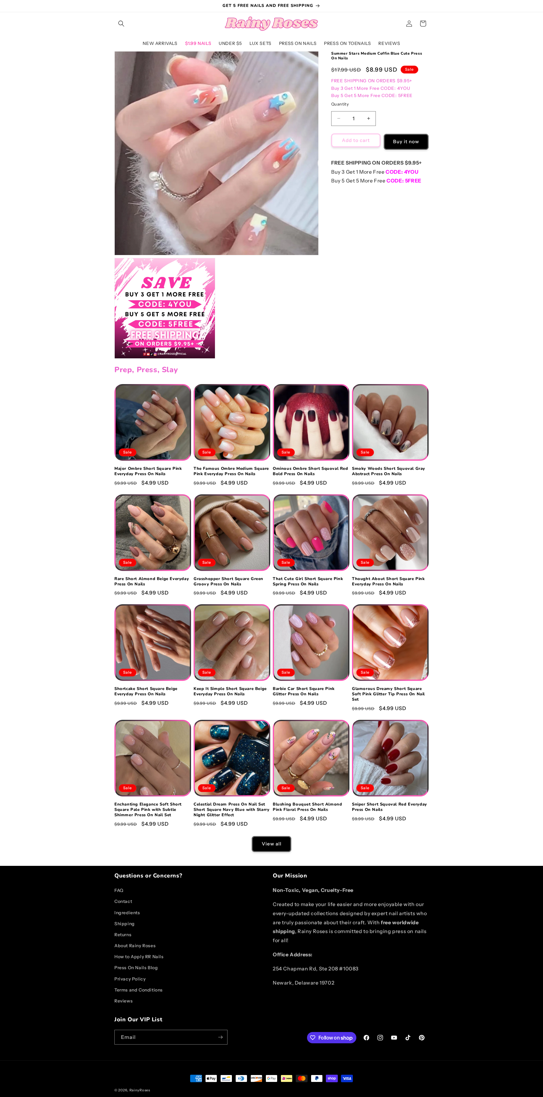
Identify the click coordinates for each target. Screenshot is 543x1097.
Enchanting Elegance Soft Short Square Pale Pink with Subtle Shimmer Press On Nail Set (148, 810)
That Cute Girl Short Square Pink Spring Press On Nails (308, 581)
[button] (121, 23)
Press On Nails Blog (136, 967)
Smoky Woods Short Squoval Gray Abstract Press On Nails (388, 471)
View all (272, 844)
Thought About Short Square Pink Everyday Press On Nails (388, 581)
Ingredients (127, 912)
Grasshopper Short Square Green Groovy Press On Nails (228, 581)
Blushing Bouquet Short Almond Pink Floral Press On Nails (307, 807)
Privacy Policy (129, 979)
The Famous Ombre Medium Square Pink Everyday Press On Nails (231, 471)
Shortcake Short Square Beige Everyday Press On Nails (146, 691)
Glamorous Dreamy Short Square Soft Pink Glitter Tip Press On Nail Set (388, 694)
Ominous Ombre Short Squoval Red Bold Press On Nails (310, 471)
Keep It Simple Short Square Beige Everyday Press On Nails (230, 691)
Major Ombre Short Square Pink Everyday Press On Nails (148, 471)
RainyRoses (139, 1090)
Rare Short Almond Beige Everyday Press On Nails (151, 581)
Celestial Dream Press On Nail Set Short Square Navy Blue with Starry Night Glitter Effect (231, 810)
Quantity (340, 103)
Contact (123, 901)
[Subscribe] (220, 1037)
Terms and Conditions (138, 990)
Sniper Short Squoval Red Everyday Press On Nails (389, 807)
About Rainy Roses (135, 945)
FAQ (118, 890)
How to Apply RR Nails (139, 956)
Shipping (124, 923)
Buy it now (406, 141)
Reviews (123, 1001)
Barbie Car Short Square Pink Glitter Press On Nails (304, 691)
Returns (122, 934)
